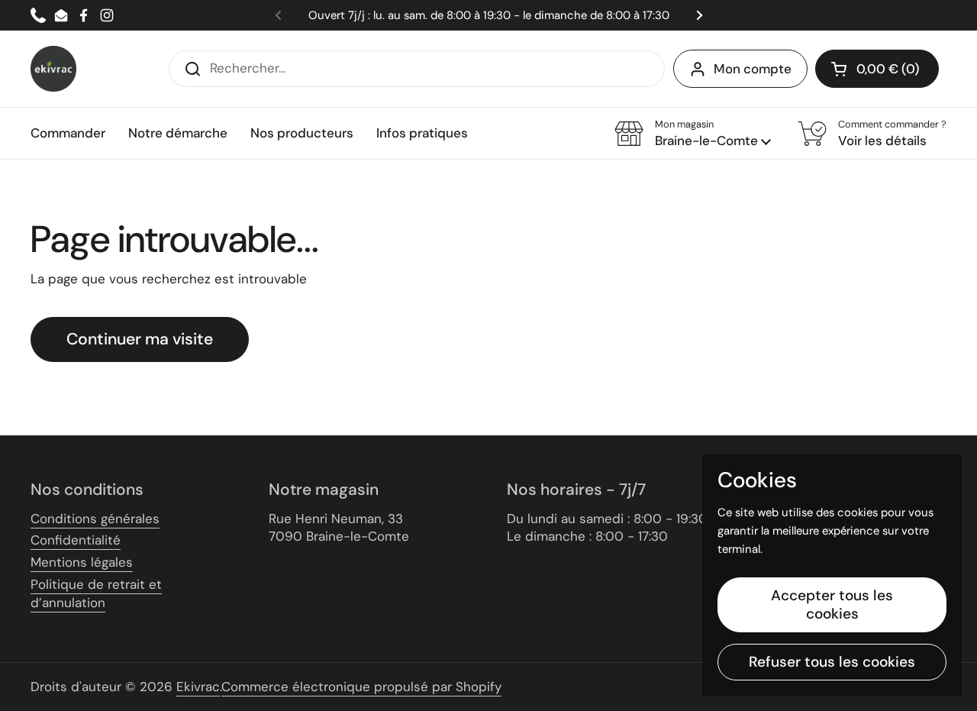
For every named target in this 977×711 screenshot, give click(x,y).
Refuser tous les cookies (832, 661)
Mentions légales (82, 562)
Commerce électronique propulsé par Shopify (361, 686)
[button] (877, 69)
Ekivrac (198, 686)
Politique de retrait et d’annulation (96, 593)
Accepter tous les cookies (832, 604)
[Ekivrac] (53, 69)
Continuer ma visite (139, 339)
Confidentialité (76, 540)
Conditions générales (95, 518)
